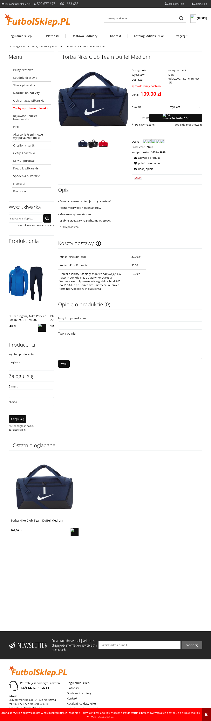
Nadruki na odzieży (26, 93)
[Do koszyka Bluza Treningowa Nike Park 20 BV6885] (48, 328)
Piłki (16, 127)
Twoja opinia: (67, 333)
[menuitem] (24, 36)
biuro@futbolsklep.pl (18, 4)
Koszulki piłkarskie (26, 168)
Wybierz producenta (21, 354)
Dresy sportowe (24, 161)
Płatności (73, 688)
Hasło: (13, 402)
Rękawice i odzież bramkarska (25, 117)
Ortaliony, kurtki (24, 145)
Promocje (19, 191)
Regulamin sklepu (79, 683)
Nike (150, 147)
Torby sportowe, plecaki (30, 108)
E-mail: (13, 386)
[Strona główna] (37, 20)
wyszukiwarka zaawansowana (36, 225)
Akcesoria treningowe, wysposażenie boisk (28, 136)
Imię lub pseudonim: (72, 318)
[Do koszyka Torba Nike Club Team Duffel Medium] (74, 532)
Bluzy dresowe (23, 70)
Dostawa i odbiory (79, 693)
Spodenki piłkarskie (26, 176)
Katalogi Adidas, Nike (81, 704)
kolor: (136, 107)
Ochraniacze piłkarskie (29, 100)
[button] (146, 158)
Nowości (19, 184)
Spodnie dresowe (25, 78)
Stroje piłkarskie (24, 85)
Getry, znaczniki (24, 153)
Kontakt (72, 698)
